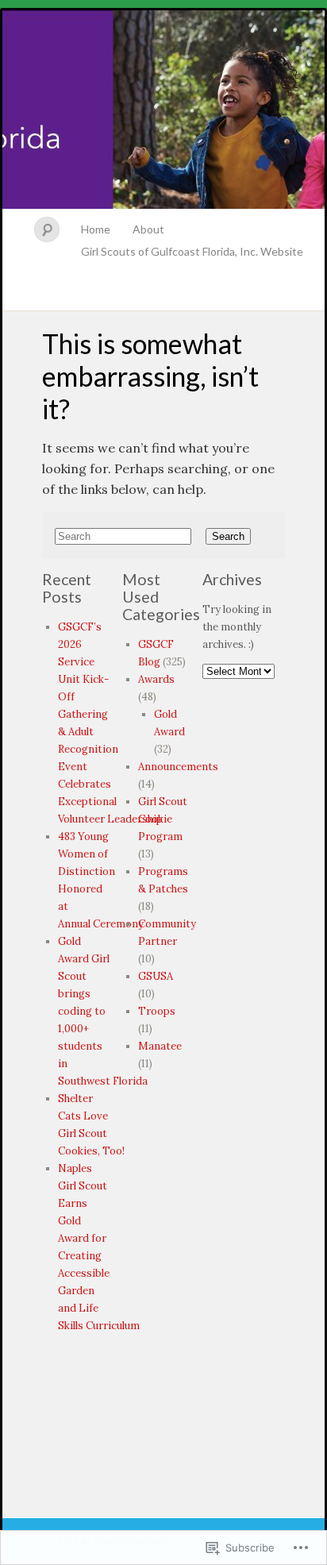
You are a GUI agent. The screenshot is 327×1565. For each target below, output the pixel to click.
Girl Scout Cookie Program (162, 819)
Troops (156, 1011)
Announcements (178, 766)
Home (95, 229)
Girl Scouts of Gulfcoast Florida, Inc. (163, 109)
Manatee (160, 1046)
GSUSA (155, 976)
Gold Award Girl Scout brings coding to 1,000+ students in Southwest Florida (103, 1011)
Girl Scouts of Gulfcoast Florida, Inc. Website (192, 251)
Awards (156, 679)
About (148, 229)
